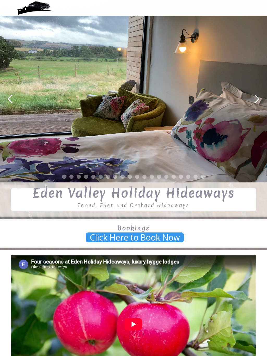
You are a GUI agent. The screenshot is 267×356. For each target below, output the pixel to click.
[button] (10, 99)
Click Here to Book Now (135, 237)
